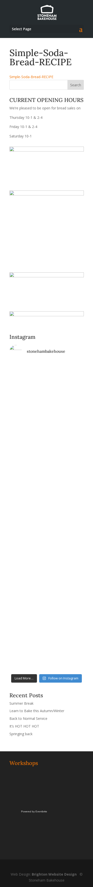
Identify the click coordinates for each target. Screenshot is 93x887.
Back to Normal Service (28, 718)
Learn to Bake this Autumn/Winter (36, 710)
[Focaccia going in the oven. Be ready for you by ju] (46, 451)
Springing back (20, 733)
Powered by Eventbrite (34, 811)
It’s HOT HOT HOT (24, 726)
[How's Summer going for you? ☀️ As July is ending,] (46, 625)
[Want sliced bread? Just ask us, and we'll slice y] (46, 465)
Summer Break (21, 703)
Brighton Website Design (54, 874)
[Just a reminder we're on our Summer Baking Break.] (46, 372)
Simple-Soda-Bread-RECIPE (31, 76)
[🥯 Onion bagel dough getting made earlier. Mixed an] (46, 538)
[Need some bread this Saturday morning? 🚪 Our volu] (46, 413)
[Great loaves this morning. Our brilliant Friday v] (46, 567)
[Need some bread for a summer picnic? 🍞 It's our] (46, 497)
